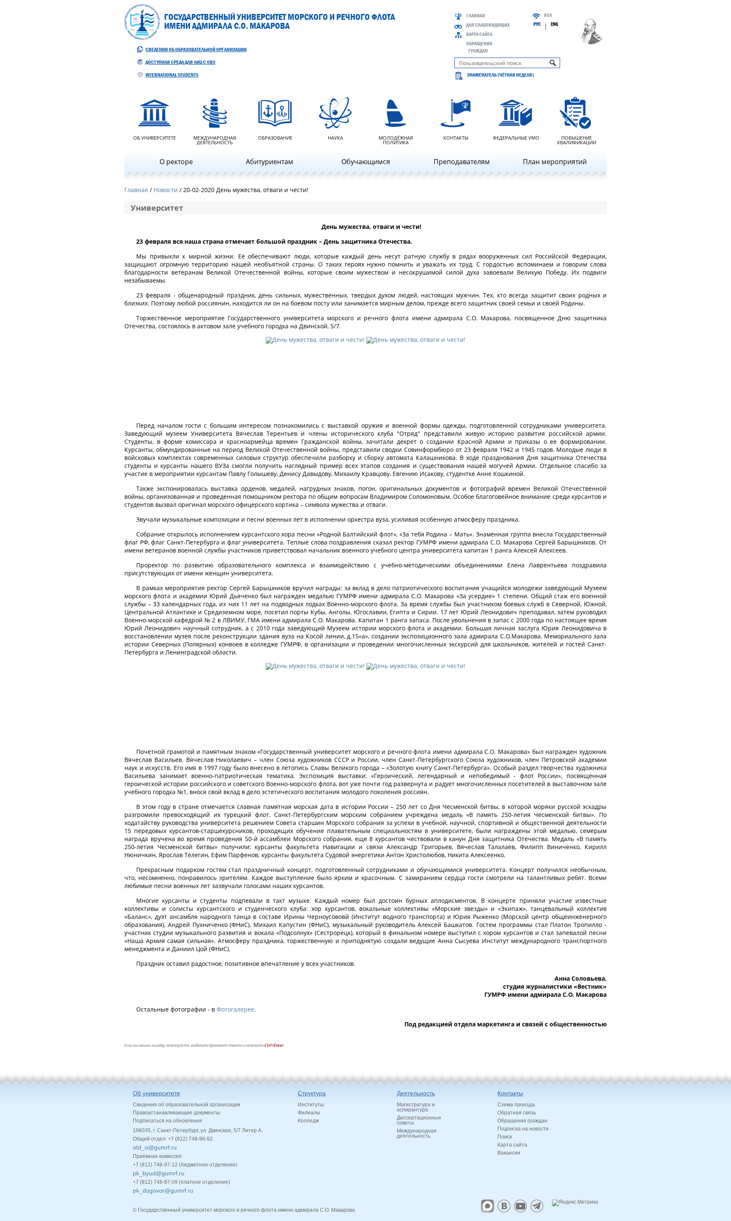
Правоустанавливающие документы (176, 1113)
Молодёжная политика (396, 140)
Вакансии (508, 1153)
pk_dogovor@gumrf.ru (163, 1190)
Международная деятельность (214, 140)
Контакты (455, 137)
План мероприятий (555, 161)
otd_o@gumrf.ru (155, 1147)
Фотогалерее (235, 1009)
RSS (548, 15)
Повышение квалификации (576, 140)
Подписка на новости (523, 1129)
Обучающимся (365, 161)
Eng (554, 24)
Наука (335, 137)
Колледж (308, 1121)
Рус (537, 24)
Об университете (154, 137)
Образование (275, 137)
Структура (312, 1093)
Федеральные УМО (516, 137)
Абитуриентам (269, 161)
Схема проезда (516, 1105)
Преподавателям (462, 161)
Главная (475, 16)
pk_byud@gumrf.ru (158, 1173)
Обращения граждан (522, 1121)
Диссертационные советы (419, 1120)
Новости (166, 190)
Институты (311, 1105)
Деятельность (416, 1093)
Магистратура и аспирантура (416, 1107)
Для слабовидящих (488, 25)
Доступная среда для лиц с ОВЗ (180, 62)
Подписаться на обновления (167, 1121)
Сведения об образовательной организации (196, 49)
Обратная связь (516, 1113)
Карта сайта (479, 34)
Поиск (504, 1137)
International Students (172, 75)
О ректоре (176, 161)
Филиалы (309, 1113)
